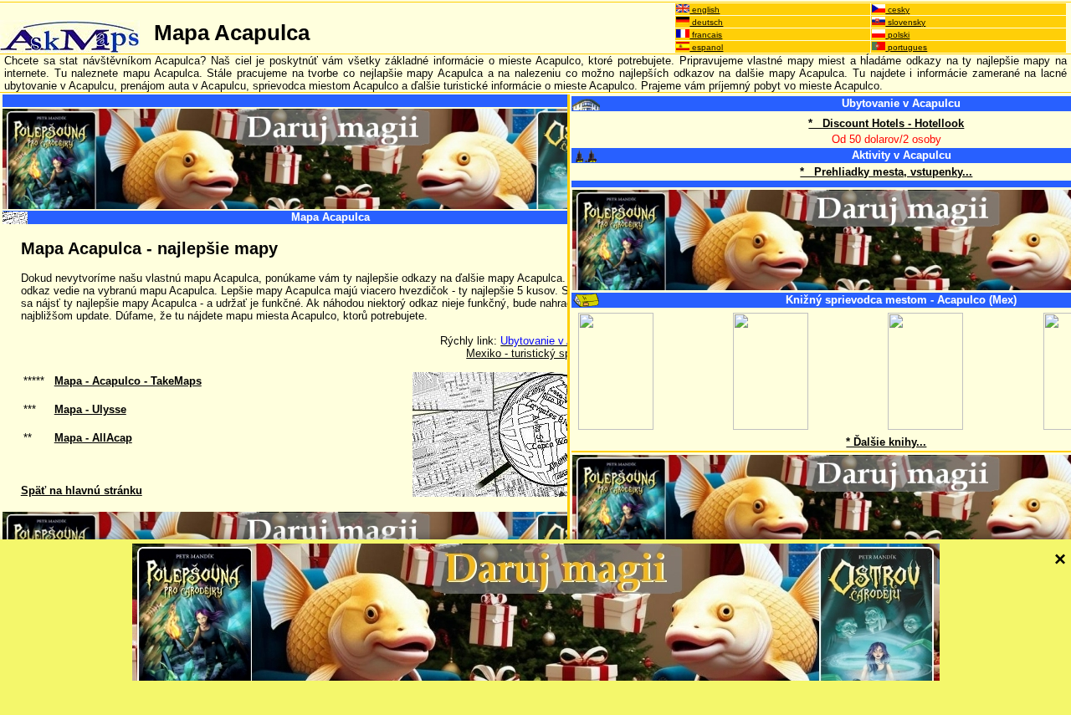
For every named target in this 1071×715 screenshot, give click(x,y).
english (704, 9)
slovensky (905, 22)
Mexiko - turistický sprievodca (539, 353)
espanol (706, 47)
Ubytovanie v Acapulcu (901, 103)
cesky (897, 9)
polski (897, 34)
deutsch (706, 22)
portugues (906, 47)
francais (705, 34)
